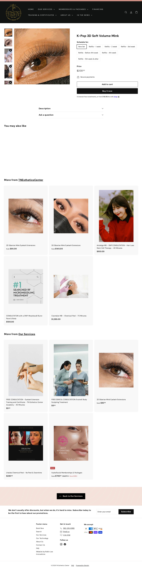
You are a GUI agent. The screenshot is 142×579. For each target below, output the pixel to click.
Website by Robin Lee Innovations (44, 553)
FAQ (37, 548)
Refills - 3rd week (128, 47)
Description (45, 108)
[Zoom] (42, 56)
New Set (81, 47)
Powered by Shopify (82, 565)
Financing (97, 9)
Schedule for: (82, 42)
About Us (66, 15)
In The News (84, 15)
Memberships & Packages (73, 9)
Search (39, 532)
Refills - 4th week (109, 53)
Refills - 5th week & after (88, 59)
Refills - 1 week (95, 47)
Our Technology (42, 538)
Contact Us (40, 545)
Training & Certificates (41, 15)
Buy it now (107, 91)
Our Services (45, 9)
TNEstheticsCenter (30, 180)
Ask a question (46, 115)
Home (31, 9)
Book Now (40, 528)
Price (79, 66)
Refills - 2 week (111, 47)
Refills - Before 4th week (88, 53)
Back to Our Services (73, 496)
